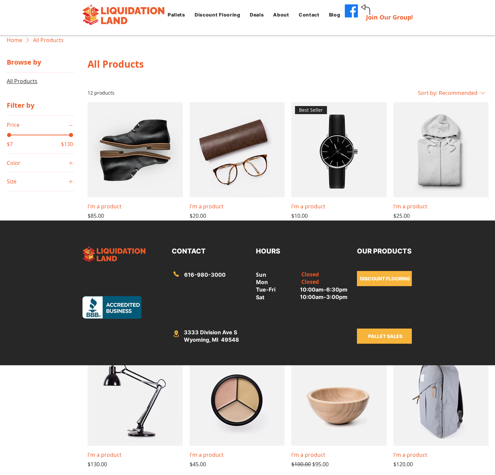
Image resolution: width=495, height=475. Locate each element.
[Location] (176, 274)
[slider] (9, 135)
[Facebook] (351, 11)
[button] (176, 14)
